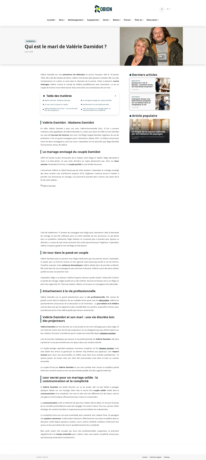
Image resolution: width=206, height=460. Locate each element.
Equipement (136, 97)
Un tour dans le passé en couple (56, 104)
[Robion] (103, 8)
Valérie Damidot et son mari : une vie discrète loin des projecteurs (61, 109)
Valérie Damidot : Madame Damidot (57, 100)
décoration (104, 300)
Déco (134, 128)
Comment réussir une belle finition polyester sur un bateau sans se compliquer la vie (141, 102)
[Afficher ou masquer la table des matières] (94, 96)
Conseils (30, 41)
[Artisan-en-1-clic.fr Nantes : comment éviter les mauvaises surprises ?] (162, 85)
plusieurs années (107, 333)
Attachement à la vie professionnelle (96, 104)
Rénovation (136, 81)
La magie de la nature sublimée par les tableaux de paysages (148, 132)
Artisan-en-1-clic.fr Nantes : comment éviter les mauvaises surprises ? (142, 85)
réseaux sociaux (106, 348)
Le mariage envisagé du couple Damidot (97, 100)
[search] (162, 9)
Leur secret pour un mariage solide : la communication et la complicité (97, 109)
